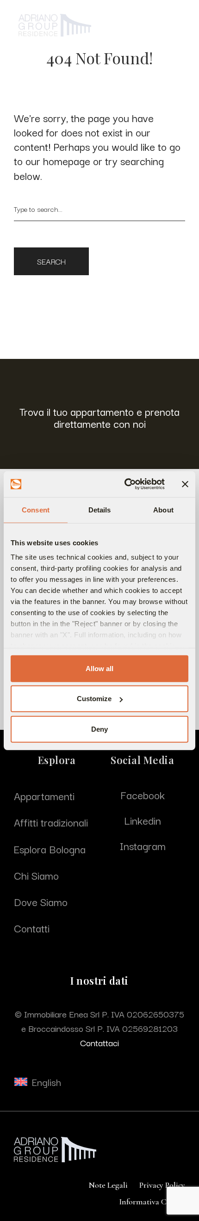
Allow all (99, 668)
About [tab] (163, 509)
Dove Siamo (41, 901)
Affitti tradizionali (51, 822)
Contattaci (99, 1042)
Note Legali (108, 1185)
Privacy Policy (162, 1185)
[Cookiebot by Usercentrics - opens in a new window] (125, 484)
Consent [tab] (36, 509)
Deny (99, 729)
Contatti (32, 927)
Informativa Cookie (152, 1201)
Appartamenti (44, 795)
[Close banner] (185, 484)
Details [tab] (99, 509)
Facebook (142, 794)
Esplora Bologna (50, 848)
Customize (94, 699)
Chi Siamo (36, 875)
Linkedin (142, 820)
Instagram (142, 845)
